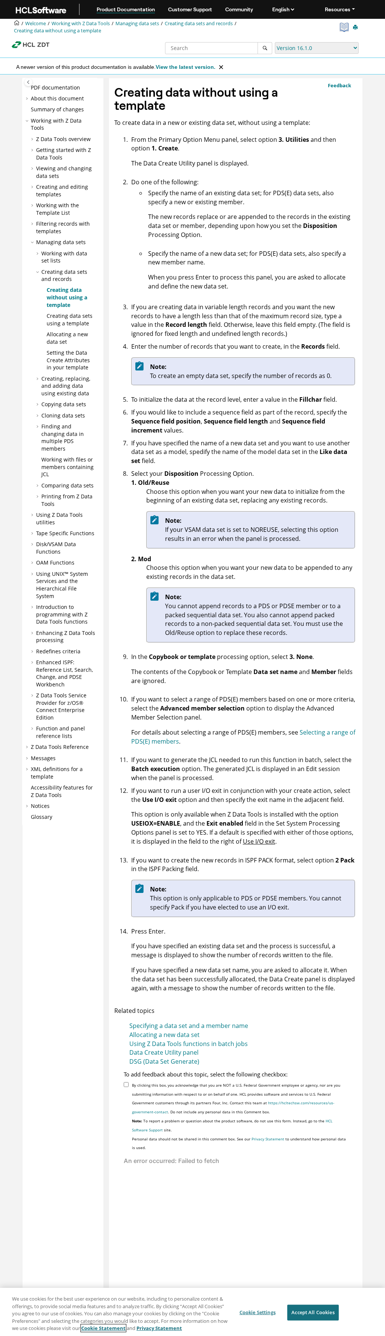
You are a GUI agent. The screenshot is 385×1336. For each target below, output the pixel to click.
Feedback (339, 85)
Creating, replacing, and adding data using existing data (65, 386)
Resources (337, 9)
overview (63, 139)
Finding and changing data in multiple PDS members (62, 437)
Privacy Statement (268, 1139)
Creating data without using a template (57, 30)
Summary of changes (57, 109)
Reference (60, 746)
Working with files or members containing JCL (67, 467)
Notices (40, 805)
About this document (57, 98)
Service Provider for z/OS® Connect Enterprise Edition (61, 706)
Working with (81, 23)
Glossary (41, 816)
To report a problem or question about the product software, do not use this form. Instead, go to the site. (232, 1125)
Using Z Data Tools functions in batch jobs (188, 1044)
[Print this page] (356, 27)
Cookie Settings (257, 1312)
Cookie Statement (103, 1328)
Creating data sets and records (199, 23)
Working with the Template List (57, 209)
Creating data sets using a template (69, 319)
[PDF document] (345, 27)
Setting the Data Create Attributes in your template (68, 360)
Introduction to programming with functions (62, 614)
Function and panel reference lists (60, 732)
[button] (28, 87)
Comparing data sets (67, 485)
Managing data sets (137, 23)
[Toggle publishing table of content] (28, 82)
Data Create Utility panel (164, 1052)
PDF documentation (55, 87)
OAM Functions (55, 562)
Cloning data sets (63, 415)
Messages (43, 758)
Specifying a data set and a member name (188, 1026)
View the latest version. (185, 67)
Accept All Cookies (312, 1312)
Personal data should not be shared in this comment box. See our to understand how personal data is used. (239, 1143)
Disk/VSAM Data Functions (56, 547)
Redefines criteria (58, 651)
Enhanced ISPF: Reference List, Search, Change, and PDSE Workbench (64, 673)
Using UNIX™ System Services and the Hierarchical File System (62, 585)
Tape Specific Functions (65, 533)
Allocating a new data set (164, 1035)
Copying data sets (63, 404)
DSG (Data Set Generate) (164, 1061)
